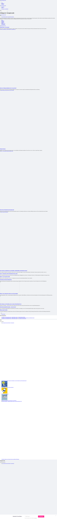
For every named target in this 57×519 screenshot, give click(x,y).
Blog (2, 20)
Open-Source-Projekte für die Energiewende (7, 209)
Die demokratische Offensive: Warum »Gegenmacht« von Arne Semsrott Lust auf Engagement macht (14, 380)
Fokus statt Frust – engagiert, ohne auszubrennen (7, 387)
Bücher (2, 7)
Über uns (3, 4)
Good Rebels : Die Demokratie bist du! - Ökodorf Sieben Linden (9, 318)
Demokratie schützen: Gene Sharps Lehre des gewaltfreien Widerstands (10, 459)
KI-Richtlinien (3, 24)
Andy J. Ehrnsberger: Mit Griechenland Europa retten (8, 273)
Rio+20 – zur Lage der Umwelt (5, 276)
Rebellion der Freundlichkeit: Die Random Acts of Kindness (9, 400)
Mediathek (3, 3)
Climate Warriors (3, 148)
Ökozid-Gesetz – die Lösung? (4, 27)
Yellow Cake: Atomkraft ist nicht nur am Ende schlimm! (9, 293)
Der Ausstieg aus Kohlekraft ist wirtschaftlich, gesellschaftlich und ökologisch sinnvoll (13, 270)
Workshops (3, 22)
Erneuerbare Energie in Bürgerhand (6, 279)
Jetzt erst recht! (3, 23)
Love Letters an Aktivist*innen (22, 318)
